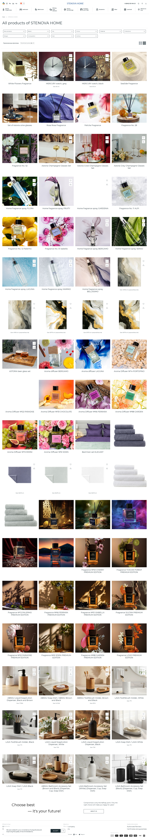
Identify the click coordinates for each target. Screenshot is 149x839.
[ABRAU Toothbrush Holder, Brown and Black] (92, 680)
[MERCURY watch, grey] (56, 66)
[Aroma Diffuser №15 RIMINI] (19, 434)
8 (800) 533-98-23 (130, 3)
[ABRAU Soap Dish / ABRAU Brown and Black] (56, 680)
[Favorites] (142, 3)
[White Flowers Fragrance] (19, 66)
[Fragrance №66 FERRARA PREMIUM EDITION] (56, 595)
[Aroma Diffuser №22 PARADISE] (19, 394)
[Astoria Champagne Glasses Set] (56, 148)
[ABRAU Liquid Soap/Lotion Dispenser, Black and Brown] (19, 680)
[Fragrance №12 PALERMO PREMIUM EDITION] (19, 595)
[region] (68, 43)
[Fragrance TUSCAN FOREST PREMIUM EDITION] (129, 552)
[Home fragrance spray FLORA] (19, 191)
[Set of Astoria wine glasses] (19, 108)
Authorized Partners (134, 826)
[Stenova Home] (75, 3)
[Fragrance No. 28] (129, 108)
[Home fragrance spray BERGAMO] (92, 231)
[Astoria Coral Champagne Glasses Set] (92, 148)
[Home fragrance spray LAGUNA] (19, 271)
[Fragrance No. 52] (19, 148)
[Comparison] (146, 3)
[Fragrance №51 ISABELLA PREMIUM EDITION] (92, 595)
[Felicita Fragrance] (92, 108)
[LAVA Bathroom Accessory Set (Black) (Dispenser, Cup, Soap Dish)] (129, 769)
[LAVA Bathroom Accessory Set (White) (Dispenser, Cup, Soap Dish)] (92, 769)
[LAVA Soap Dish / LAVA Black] (19, 769)
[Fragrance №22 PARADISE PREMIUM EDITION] (19, 638)
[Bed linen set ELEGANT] (92, 434)
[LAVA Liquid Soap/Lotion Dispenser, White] (56, 724)
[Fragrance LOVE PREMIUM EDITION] (129, 638)
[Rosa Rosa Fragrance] (56, 108)
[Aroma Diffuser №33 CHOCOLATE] (56, 394)
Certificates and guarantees (137, 829)
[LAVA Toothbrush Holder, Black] (19, 724)
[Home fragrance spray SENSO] (129, 231)
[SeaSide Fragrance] (129, 66)
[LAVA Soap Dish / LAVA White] (129, 724)
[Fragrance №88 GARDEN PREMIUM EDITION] (92, 638)
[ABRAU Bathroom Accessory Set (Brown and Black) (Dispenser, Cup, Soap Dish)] (56, 769)
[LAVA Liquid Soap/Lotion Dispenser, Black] (92, 724)
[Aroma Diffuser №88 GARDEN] (129, 394)
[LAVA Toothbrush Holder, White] (129, 680)
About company (69, 826)
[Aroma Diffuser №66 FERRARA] (92, 394)
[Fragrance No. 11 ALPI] (129, 191)
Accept (55, 831)
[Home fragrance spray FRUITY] (56, 191)
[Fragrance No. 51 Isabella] (56, 231)
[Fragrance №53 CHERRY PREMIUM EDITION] (92, 552)
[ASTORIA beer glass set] (19, 354)
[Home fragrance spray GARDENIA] (92, 191)
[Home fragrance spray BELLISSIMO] (92, 271)
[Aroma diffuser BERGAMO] (56, 354)
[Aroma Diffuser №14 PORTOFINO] (129, 354)
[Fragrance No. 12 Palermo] (19, 231)
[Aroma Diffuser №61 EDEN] (56, 434)
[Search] (138, 3)
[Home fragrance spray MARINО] (56, 271)
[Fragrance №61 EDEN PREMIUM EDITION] (56, 638)
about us (94, 811)
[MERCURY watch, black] (92, 66)
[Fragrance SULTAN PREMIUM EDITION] (129, 595)
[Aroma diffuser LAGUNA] (92, 354)
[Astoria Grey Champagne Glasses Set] (129, 148)
